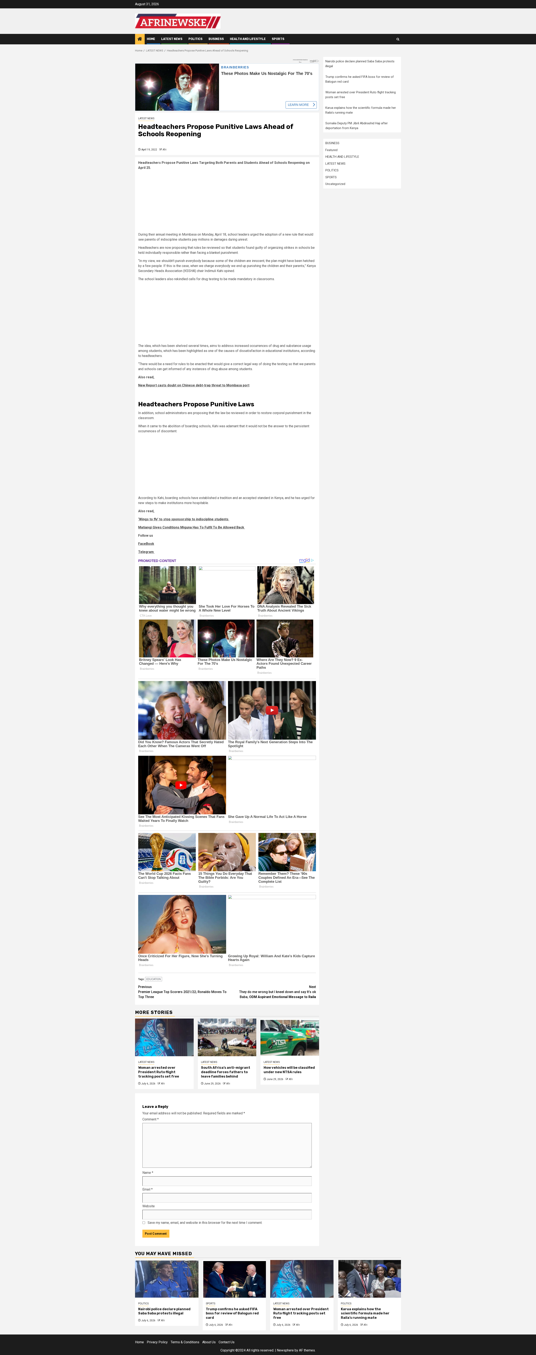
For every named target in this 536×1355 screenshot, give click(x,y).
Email (147, 1189)
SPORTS (278, 39)
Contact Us (226, 1342)
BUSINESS (216, 39)
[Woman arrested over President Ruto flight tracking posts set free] (164, 1037)
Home (151, 39)
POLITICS (195, 39)
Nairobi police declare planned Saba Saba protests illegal (164, 1311)
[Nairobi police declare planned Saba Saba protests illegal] (166, 1279)
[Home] (140, 39)
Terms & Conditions (185, 1342)
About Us (209, 1342)
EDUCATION (153, 979)
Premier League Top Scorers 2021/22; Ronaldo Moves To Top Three (182, 992)
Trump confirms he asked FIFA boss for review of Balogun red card (232, 1313)
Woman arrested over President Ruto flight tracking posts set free (158, 1072)
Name (147, 1173)
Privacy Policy (157, 1342)
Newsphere (285, 1350)
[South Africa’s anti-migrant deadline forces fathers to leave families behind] (227, 1037)
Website (148, 1206)
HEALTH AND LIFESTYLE (248, 39)
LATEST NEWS (171, 39)
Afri (164, 149)
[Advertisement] (227, 202)
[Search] (398, 39)
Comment (150, 1119)
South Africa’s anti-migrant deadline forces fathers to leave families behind (225, 1072)
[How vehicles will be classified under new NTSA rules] (289, 1037)
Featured (331, 150)
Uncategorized (335, 184)
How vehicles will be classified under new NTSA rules (289, 1070)
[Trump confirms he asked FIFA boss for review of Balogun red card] (234, 1279)
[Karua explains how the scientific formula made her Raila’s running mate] (369, 1279)
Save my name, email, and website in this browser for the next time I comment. (205, 1223)
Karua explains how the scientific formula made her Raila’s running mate (365, 1313)
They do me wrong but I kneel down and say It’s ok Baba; (277, 992)
